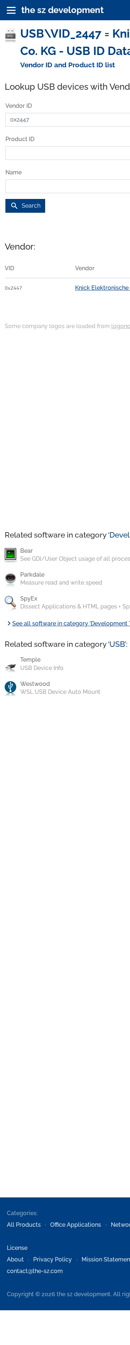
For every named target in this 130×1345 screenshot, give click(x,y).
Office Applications (75, 1224)
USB (117, 644)
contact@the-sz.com (35, 1271)
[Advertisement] (65, 431)
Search (25, 205)
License (17, 1247)
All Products (24, 1224)
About (15, 1259)
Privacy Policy (52, 1259)
